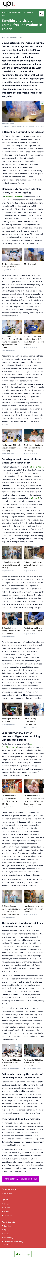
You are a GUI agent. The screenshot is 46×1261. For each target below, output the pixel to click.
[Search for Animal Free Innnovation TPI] (41, 13)
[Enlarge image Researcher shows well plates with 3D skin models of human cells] (42, 103)
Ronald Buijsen (37, 467)
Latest (28, 12)
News (4, 15)
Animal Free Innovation (13, 12)
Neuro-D (35, 498)
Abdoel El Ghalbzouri (14, 196)
